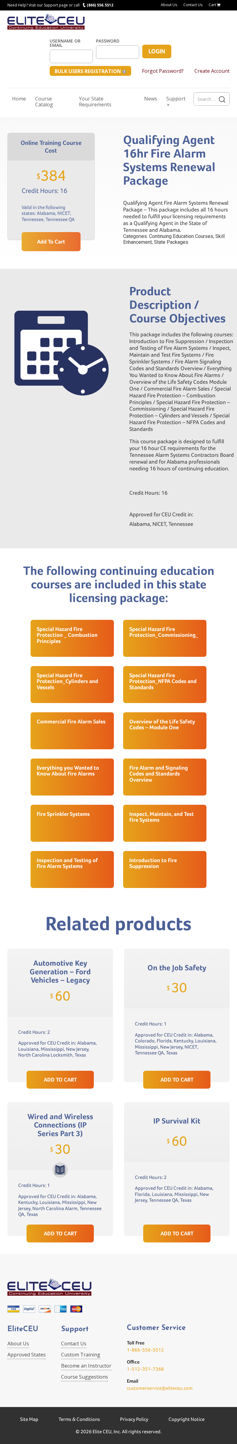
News (150, 98)
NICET (63, 213)
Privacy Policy (134, 1419)
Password (107, 41)
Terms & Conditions (79, 1419)
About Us (169, 4)
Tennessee (33, 219)
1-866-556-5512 (145, 1350)
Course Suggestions (84, 1376)
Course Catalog (44, 101)
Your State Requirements (95, 101)
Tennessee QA (60, 219)
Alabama (46, 213)
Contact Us (192, 4)
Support (175, 98)
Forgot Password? (163, 71)
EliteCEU (22, 1329)
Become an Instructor (86, 1365)
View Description (60, 1056)
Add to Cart (51, 241)
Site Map (29, 1419)
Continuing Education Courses (181, 236)
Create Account (212, 71)
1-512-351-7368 (145, 1369)
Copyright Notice (186, 1419)
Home (19, 98)
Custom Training (80, 1354)
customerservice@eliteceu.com (160, 1388)
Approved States (26, 1354)
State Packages (171, 242)
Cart (213, 4)
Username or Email (65, 43)
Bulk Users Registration (88, 71)
